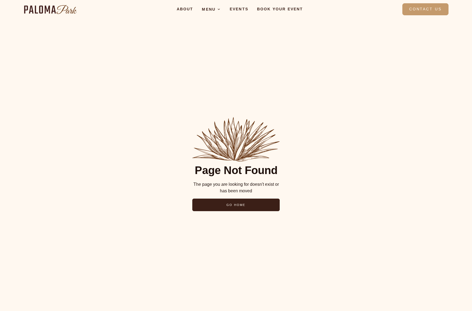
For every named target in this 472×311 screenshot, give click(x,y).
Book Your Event (280, 9)
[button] (211, 9)
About (185, 9)
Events (239, 9)
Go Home (235, 205)
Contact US (425, 9)
